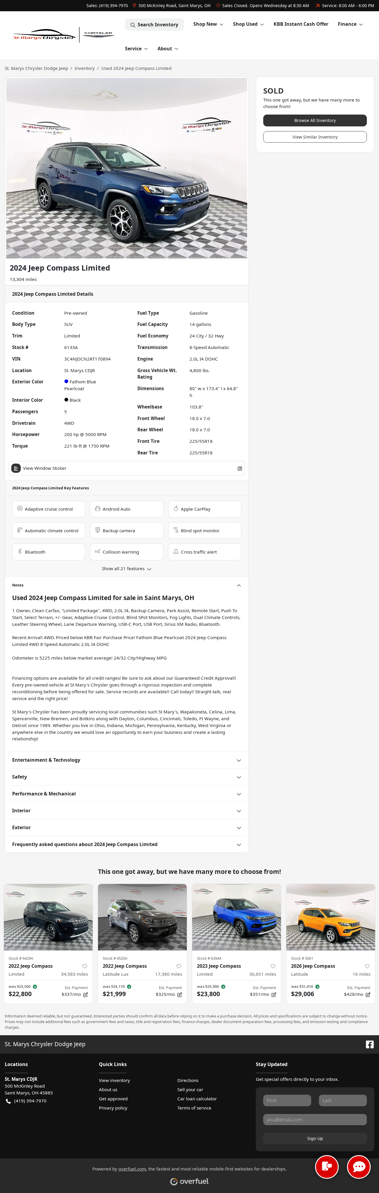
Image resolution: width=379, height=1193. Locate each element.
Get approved (113, 1099)
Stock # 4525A (115, 958)
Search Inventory (158, 24)
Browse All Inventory (315, 120)
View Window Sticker (44, 468)
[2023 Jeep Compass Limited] (236, 917)
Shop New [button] (205, 24)
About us (108, 1089)
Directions (187, 1080)
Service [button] (133, 48)
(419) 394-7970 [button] (30, 1101)
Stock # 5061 (302, 958)
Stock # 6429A (21, 958)
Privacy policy (113, 1108)
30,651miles (262, 974)
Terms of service (194, 1108)
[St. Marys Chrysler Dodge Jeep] (64, 36)
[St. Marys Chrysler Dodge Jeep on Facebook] (367, 1044)
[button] (172, 5)
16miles (361, 974)
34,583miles (74, 974)
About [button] (165, 48)
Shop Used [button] (245, 24)
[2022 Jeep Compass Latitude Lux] (142, 917)
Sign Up (315, 1138)
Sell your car (190, 1089)
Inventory (85, 68)
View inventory (114, 1080)
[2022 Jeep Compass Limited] (48, 917)
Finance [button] (347, 24)
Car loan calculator (197, 1099)
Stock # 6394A (209, 958)
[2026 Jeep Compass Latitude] (330, 917)
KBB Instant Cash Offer (301, 24)
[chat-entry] (327, 1167)
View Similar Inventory (315, 137)
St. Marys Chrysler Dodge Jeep (36, 68)
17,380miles (168, 974)
